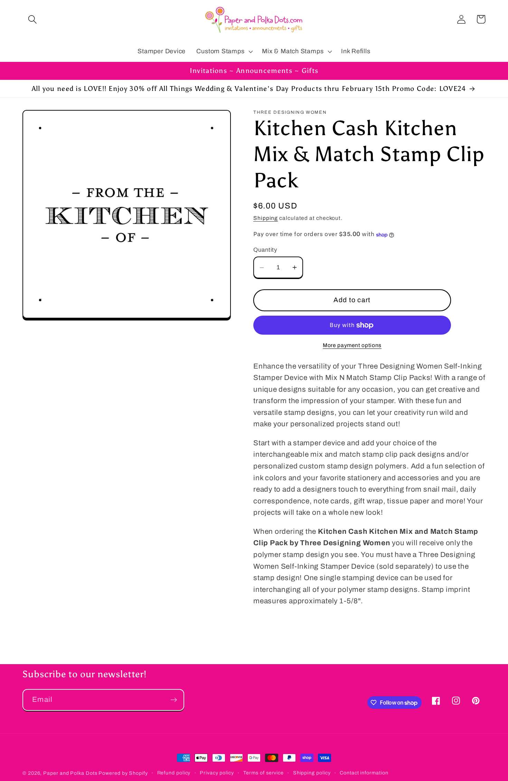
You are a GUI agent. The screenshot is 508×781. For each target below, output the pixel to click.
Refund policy (174, 772)
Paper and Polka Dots (70, 773)
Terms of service (263, 772)
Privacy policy (217, 772)
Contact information (364, 772)
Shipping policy (312, 772)
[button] (32, 19)
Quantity (265, 250)
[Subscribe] (174, 700)
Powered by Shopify (123, 773)
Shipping (265, 218)
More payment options (352, 345)
